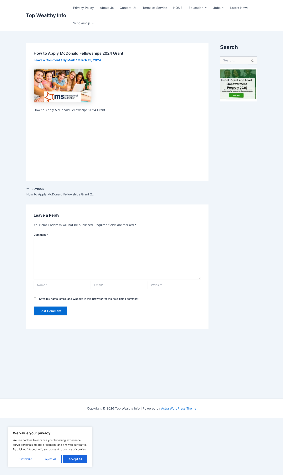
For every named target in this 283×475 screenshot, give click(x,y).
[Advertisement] (117, 144)
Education (196, 8)
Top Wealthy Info (46, 15)
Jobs (216, 8)
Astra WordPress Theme (178, 408)
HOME (178, 8)
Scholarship (81, 23)
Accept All (75, 459)
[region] (50, 447)
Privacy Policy (83, 8)
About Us (107, 8)
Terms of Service (154, 8)
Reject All (50, 459)
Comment (41, 234)
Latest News (239, 8)
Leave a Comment (47, 60)
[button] (205, 7)
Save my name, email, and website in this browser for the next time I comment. (89, 298)
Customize (25, 459)
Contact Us (128, 8)
